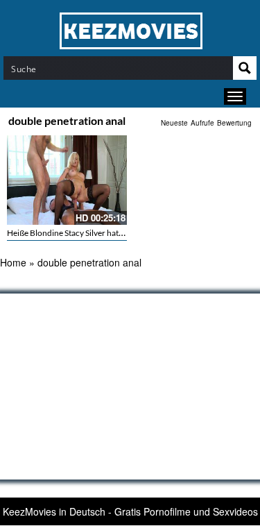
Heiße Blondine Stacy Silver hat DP (69, 233)
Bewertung (234, 123)
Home (13, 262)
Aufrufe (202, 123)
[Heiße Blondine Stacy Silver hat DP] (67, 180)
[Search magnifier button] (245, 68)
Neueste (174, 123)
